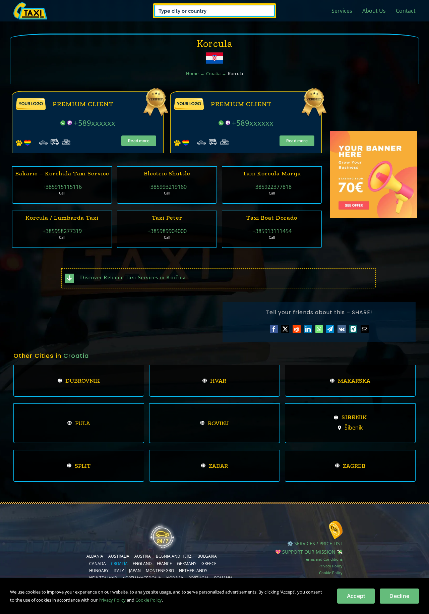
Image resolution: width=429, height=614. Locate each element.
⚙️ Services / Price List (315, 543)
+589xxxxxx (94, 123)
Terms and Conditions (323, 559)
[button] (218, 278)
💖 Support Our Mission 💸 (309, 552)
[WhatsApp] (319, 329)
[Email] (364, 329)
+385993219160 (167, 186)
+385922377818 (272, 186)
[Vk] (342, 329)
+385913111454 (272, 231)
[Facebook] (274, 329)
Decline (399, 596)
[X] (285, 329)
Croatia (76, 355)
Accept (356, 596)
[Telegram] (330, 329)
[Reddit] (296, 329)
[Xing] (353, 329)
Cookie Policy (331, 572)
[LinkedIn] (308, 329)
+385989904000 (167, 231)
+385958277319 (62, 231)
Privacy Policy (330, 565)
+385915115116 (62, 186)
